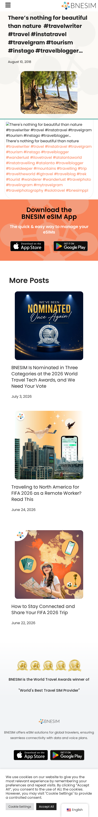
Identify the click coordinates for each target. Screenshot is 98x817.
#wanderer (31, 179)
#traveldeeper (19, 168)
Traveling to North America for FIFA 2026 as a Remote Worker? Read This (46, 493)
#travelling (67, 168)
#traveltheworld (20, 174)
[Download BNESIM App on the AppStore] (31, 755)
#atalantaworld (67, 157)
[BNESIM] (49, 721)
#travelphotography (24, 190)
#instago (31, 152)
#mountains (45, 168)
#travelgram (80, 146)
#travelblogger (55, 152)
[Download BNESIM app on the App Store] (27, 246)
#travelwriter (18, 146)
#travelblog (65, 174)
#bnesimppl (77, 190)
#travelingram (19, 185)
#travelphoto (79, 179)
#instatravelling (20, 163)
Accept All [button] (46, 806)
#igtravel (44, 174)
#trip (82, 168)
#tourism (14, 152)
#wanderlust (17, 157)
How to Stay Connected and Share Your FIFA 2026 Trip (43, 609)
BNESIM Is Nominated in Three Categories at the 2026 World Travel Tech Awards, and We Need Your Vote (44, 376)
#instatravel (56, 146)
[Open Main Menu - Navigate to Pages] (8, 5)
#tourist (13, 179)
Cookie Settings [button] (19, 806)
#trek (81, 174)
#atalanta (45, 163)
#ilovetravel (41, 157)
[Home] (79, 6)
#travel (37, 146)
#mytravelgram (48, 185)
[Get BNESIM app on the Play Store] (71, 246)
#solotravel (54, 190)
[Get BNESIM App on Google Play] (67, 755)
